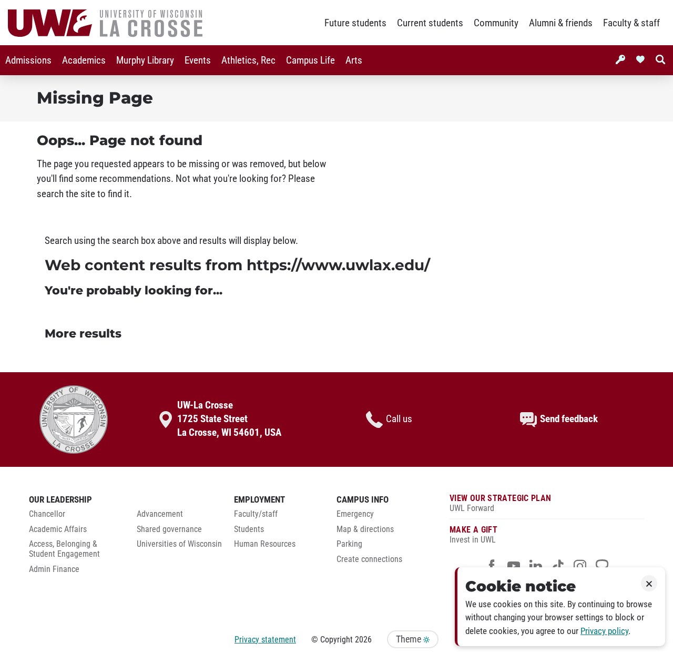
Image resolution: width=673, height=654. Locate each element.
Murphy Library (145, 60)
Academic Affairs (58, 529)
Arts (353, 60)
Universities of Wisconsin (179, 544)
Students (249, 529)
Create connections (369, 559)
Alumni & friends (561, 23)
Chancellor (47, 514)
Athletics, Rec (248, 60)
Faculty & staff (631, 23)
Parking (349, 544)
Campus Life (310, 60)
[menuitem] (28, 60)
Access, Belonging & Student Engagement (64, 549)
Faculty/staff (256, 514)
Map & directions (365, 529)
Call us (399, 419)
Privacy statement (265, 640)
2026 (363, 640)
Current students (430, 23)
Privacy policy (604, 631)
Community (496, 23)
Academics (84, 60)
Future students (355, 23)
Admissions (28, 60)
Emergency (355, 514)
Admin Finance (54, 569)
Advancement (160, 514)
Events (198, 60)
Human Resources (264, 544)
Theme (409, 639)
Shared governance (169, 529)
